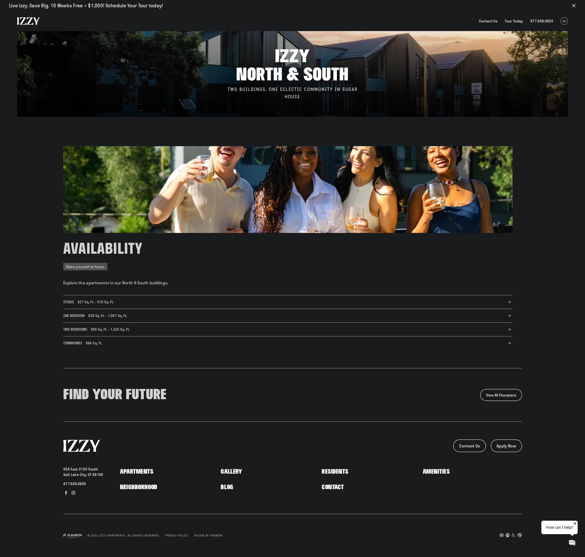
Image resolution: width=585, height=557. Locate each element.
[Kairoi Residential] (72, 535)
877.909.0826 (74, 483)
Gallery (231, 471)
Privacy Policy (177, 535)
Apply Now (506, 446)
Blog (227, 487)
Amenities (436, 471)
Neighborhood (138, 487)
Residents (335, 471)
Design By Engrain (208, 535)
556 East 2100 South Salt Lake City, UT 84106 (83, 471)
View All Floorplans (501, 395)
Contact (333, 487)
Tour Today (514, 21)
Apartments (137, 471)
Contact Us (488, 21)
